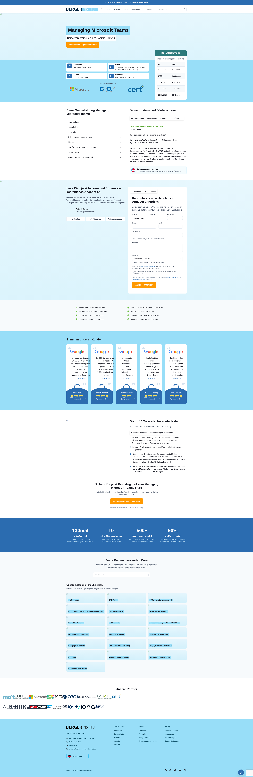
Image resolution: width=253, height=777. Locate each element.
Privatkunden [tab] (137, 191)
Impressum (118, 730)
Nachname (170, 214)
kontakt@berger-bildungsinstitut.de (82, 749)
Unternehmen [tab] (150, 191)
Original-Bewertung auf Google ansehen (76, 398)
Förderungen (136, 9)
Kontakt (150, 9)
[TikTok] (175, 770)
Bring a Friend (144, 738)
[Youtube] (180, 770)
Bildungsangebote (171, 730)
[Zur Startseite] (82, 9)
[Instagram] (170, 770)
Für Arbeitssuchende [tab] (139, 433)
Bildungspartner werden (148, 741)
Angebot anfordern (144, 285)
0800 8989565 (74, 745)
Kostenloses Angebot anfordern (83, 45)
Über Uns (104, 9)
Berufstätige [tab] (152, 118)
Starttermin (135, 255)
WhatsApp (97, 219)
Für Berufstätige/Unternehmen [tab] (161, 433)
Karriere (117, 745)
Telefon (77, 219)
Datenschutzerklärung (147, 266)
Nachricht (135, 242)
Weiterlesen (82, 378)
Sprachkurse (169, 734)
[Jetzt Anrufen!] (241, 772)
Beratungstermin (116, 219)
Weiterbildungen (119, 9)
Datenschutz (119, 734)
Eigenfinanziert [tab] (176, 118)
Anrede (134, 214)
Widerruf (117, 738)
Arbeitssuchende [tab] (137, 118)
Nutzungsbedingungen (138, 279)
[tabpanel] (158, 143)
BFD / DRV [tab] (164, 118)
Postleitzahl (136, 231)
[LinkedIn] (185, 770)
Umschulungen (170, 738)
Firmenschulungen (171, 741)
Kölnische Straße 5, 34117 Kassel (81, 738)
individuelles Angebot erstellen (126, 501)
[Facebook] (166, 770)
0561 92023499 (75, 742)
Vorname (152, 214)
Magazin (142, 734)
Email (160, 223)
